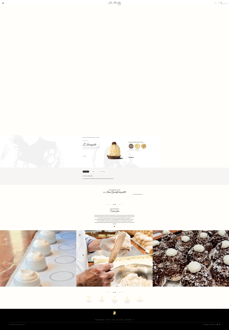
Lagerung (93, 171)
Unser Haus (108, 319)
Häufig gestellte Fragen (100, 319)
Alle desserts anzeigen (137, 194)
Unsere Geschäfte (120, 319)
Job (133, 319)
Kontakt (113, 319)
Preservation (86, 171)
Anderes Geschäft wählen (224, 3)
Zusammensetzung (102, 171)
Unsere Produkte (128, 319)
